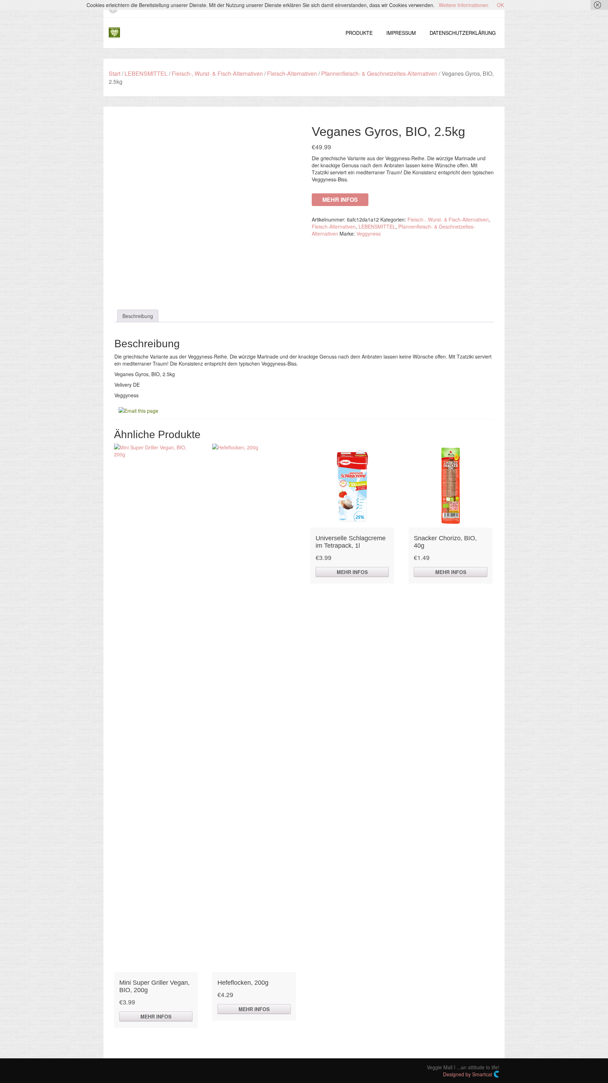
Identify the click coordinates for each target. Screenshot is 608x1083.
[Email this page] (139, 409)
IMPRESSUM (401, 32)
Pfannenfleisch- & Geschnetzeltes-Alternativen (379, 73)
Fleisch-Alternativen (292, 73)
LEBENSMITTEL (146, 73)
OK (500, 4)
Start (114, 73)
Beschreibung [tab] (137, 315)
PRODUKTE (359, 32)
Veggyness (368, 233)
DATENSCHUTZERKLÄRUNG (463, 32)
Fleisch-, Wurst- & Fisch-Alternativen (217, 73)
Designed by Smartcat (468, 1074)
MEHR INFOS (340, 199)
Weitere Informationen (463, 4)
